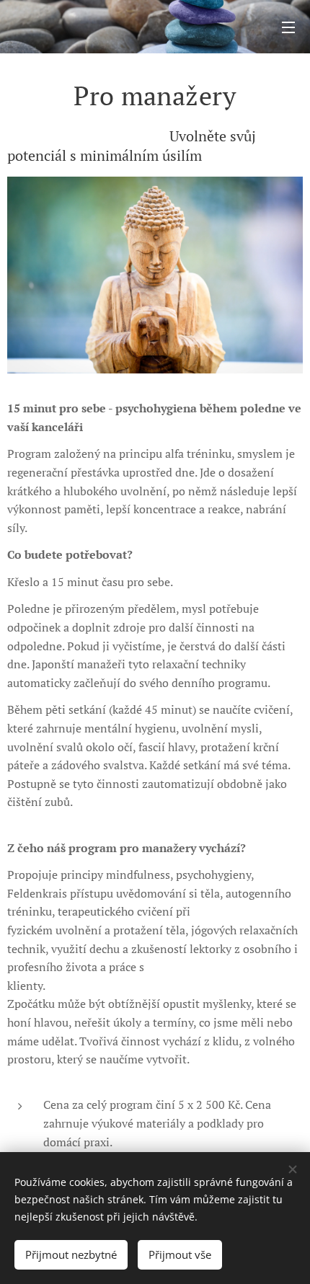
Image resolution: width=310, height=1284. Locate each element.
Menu (288, 26)
